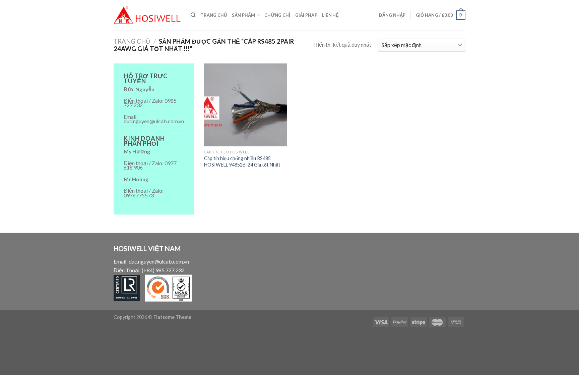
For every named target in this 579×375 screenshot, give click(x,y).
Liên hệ (330, 15)
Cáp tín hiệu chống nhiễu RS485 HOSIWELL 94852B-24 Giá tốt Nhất (242, 161)
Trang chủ (213, 15)
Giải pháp (306, 15)
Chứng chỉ (277, 15)
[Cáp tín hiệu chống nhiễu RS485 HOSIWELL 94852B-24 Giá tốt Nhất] (245, 104)
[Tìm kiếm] (193, 15)
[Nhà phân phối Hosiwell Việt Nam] (147, 15)
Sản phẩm (243, 15)
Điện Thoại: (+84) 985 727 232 (149, 270)
